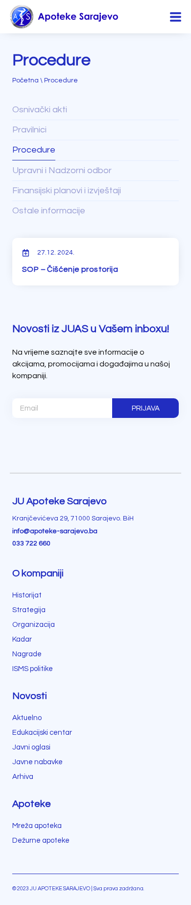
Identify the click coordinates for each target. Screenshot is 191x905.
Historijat (27, 595)
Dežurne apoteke (41, 840)
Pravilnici (29, 129)
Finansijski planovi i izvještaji (66, 190)
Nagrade (27, 654)
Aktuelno (27, 718)
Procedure (33, 150)
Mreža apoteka (37, 825)
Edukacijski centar (42, 732)
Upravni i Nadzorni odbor (62, 170)
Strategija (29, 610)
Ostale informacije (48, 210)
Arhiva (22, 776)
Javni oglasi (31, 747)
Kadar (22, 639)
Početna (25, 80)
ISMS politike (32, 668)
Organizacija (33, 624)
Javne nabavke (37, 762)
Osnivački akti (39, 109)
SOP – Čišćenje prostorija (70, 269)
